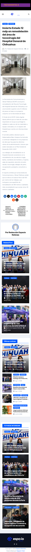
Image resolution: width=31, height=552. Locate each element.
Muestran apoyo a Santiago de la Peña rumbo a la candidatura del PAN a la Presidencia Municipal (15, 295)
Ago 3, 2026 (7, 300)
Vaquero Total (21, 551)
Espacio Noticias (21, 548)
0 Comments (18, 369)
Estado (5, 24)
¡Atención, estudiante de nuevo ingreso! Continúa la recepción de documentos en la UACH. (21, 400)
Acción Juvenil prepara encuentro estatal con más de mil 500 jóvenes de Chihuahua (15, 265)
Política (7, 248)
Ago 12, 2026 (7, 270)
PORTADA (11, 24)
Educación (17, 395)
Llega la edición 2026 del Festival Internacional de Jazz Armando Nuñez (20, 411)
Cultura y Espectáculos (20, 405)
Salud (13, 308)
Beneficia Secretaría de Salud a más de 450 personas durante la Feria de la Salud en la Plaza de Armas (15, 326)
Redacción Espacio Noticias (15, 49)
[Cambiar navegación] (3, 14)
